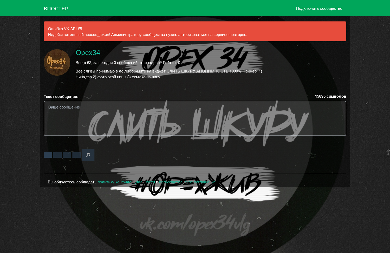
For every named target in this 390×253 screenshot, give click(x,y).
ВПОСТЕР (56, 8)
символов (330, 96)
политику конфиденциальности (126, 181)
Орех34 (88, 52)
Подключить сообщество (319, 8)
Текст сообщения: (61, 96)
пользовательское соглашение (187, 181)
